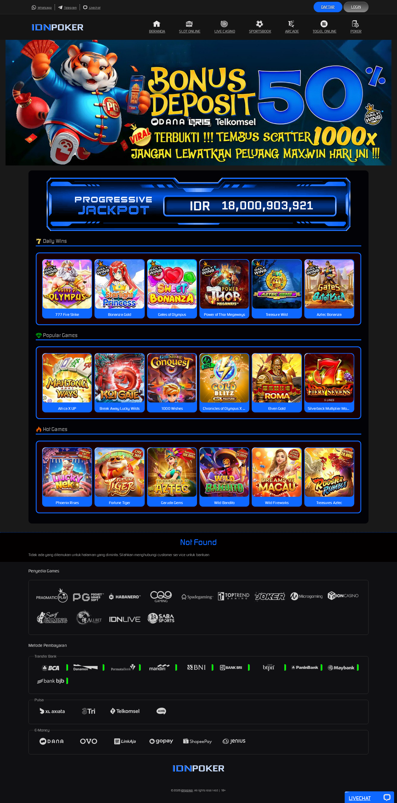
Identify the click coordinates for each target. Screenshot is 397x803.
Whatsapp (44, 8)
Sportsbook (260, 31)
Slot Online (189, 31)
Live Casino (224, 31)
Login (356, 6)
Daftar (328, 6)
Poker (356, 31)
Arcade (292, 31)
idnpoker (187, 790)
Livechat (95, 8)
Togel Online (324, 31)
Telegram (70, 8)
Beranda (157, 31)
